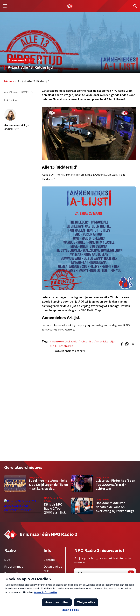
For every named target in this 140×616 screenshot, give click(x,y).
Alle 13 (54, 346)
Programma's (13, 566)
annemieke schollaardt (63, 341)
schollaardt (66, 346)
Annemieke (101, 341)
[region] (89, 133)
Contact (49, 559)
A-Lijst (83, 341)
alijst (112, 341)
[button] (5, 6)
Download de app (53, 568)
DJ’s (7, 559)
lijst (91, 341)
